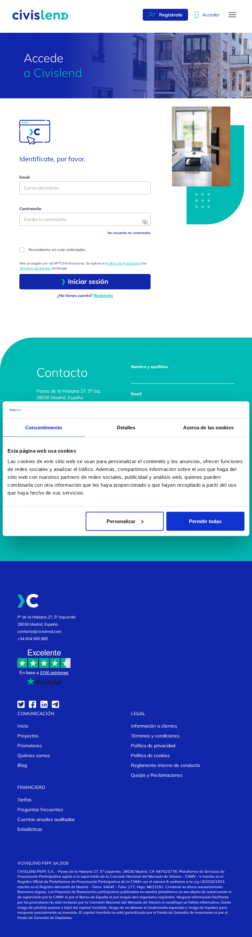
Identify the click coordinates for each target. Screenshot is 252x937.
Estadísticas (29, 829)
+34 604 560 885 (32, 638)
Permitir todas (205, 521)
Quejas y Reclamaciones (156, 775)
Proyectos (27, 736)
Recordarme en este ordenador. (57, 249)
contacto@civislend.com (39, 631)
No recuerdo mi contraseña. (129, 233)
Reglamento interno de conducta (165, 765)
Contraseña (30, 208)
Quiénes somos (33, 755)
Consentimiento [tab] (43, 427)
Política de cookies (150, 755)
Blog (22, 765)
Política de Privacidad (122, 263)
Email (24, 177)
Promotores (29, 746)
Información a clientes (154, 726)
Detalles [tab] (126, 427)
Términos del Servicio (35, 268)
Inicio (22, 726)
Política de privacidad (153, 746)
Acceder (211, 15)
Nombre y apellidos (149, 366)
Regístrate (170, 15)
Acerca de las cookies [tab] (208, 427)
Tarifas (24, 800)
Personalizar (121, 521)
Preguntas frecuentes (40, 809)
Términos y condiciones (155, 736)
